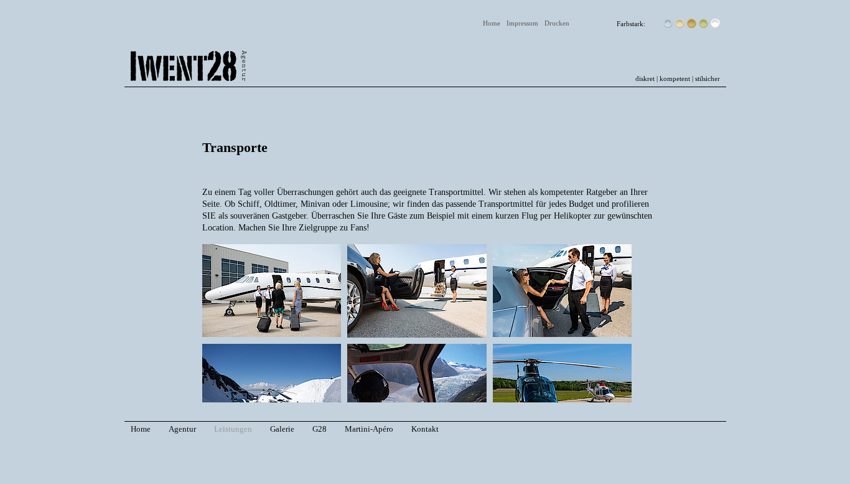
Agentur (182, 429)
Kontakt (425, 429)
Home (491, 23)
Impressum (522, 23)
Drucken (556, 23)
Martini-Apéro (369, 429)
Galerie (282, 429)
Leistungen (233, 429)
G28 (319, 429)
